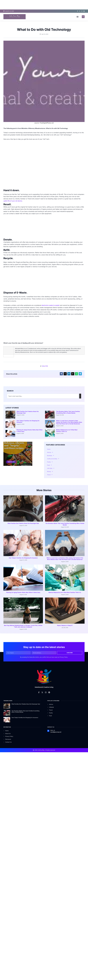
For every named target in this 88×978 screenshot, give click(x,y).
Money (49, 471)
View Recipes (11, 461)
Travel (49, 474)
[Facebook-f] (77, 11)
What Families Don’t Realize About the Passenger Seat (23, 523)
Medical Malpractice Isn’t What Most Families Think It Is (66, 430)
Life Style (49, 468)
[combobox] (43, 396)
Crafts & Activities (52, 458)
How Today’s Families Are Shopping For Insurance (23, 558)
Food (48, 465)
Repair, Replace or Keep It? (65, 625)
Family (49, 462)
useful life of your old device (12, 201)
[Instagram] (81, 11)
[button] (77, 16)
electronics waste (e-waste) (50, 305)
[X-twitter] (79, 11)
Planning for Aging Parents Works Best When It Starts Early (23, 592)
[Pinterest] (84, 11)
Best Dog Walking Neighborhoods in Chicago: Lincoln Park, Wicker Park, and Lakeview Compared (23, 626)
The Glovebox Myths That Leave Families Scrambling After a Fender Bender (68, 412)
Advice (49, 452)
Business (49, 455)
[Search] (80, 396)
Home (48, 449)
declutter (45, 366)
